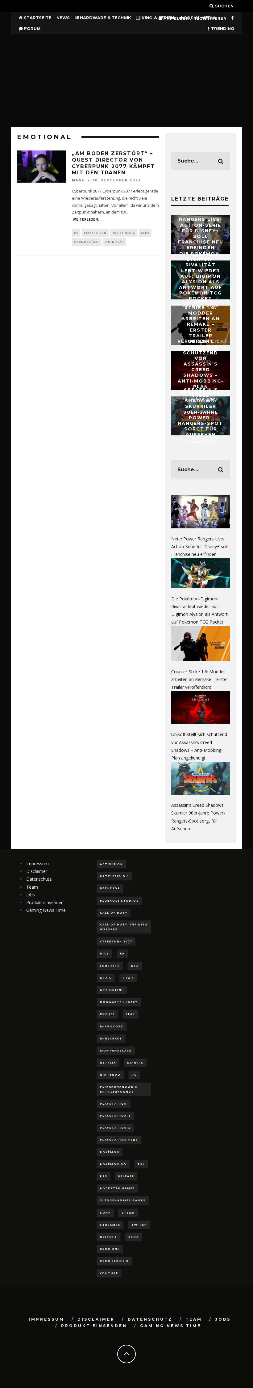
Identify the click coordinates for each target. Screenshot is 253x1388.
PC (76, 233)
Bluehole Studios (119, 901)
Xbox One (110, 1249)
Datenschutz (39, 879)
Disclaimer (36, 871)
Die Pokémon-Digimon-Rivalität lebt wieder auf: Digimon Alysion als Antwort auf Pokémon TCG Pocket (200, 276)
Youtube (109, 1273)
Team (32, 887)
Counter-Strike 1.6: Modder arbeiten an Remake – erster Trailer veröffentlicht (202, 321)
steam (128, 1213)
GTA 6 (128, 978)
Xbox (145, 233)
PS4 (141, 1164)
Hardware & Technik (105, 17)
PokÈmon (109, 1152)
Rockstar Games (117, 1188)
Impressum (37, 863)
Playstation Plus (119, 1140)
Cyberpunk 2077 (116, 941)
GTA (135, 966)
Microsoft (111, 1026)
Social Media (123, 233)
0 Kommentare (86, 241)
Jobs (30, 895)
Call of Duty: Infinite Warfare (123, 926)
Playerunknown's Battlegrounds (119, 1089)
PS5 (103, 1176)
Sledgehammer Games (123, 1200)
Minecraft (111, 1038)
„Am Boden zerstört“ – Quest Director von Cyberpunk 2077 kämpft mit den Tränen (113, 163)
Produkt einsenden (45, 902)
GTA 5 (105, 978)
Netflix (108, 1062)
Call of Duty (113, 913)
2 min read (114, 241)
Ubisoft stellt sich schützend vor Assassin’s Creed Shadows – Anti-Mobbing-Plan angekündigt (201, 367)
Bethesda (110, 888)
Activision (111, 864)
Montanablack (116, 1050)
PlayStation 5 (115, 1128)
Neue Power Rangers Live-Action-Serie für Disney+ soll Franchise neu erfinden (200, 230)
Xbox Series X (114, 1261)
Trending (222, 28)
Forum (31, 28)
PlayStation (95, 233)
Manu (78, 180)
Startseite (37, 17)
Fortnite (110, 966)
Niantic (135, 1062)
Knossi (107, 1014)
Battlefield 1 (114, 876)
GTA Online (112, 990)
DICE (104, 953)
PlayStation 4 (115, 1116)
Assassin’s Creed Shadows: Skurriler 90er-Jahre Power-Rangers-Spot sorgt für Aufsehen (200, 412)
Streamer (110, 1225)
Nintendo (110, 1075)
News (63, 17)
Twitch (139, 1225)
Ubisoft (108, 1237)
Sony (105, 1213)
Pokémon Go (113, 1164)
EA (122, 953)
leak (130, 1014)
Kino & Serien (157, 17)
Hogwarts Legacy (119, 1002)
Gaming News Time (46, 910)
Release (126, 1176)
